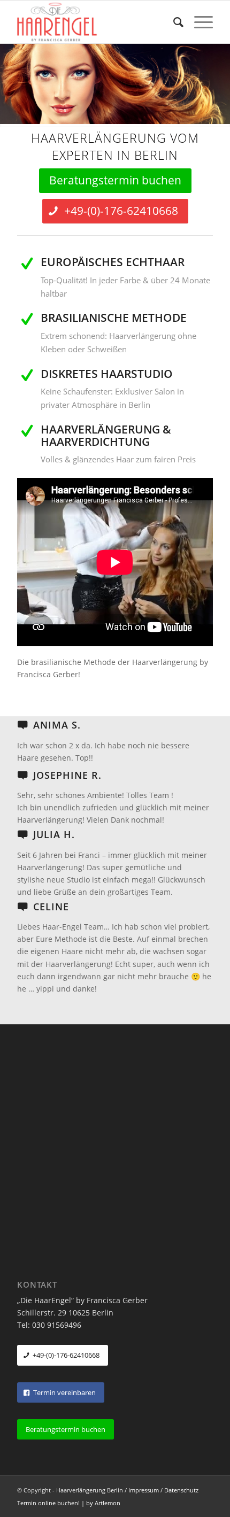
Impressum (143, 1490)
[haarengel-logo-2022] (95, 22)
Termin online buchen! (48, 1503)
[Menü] (198, 22)
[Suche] (173, 22)
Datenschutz (181, 1490)
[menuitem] (173, 22)
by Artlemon (103, 1503)
